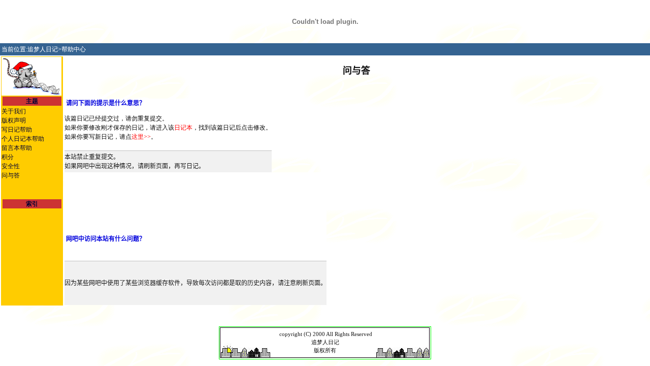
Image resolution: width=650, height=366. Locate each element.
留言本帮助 (17, 147)
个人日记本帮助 (23, 138)
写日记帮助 (17, 129)
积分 (8, 157)
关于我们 (14, 111)
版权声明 (14, 120)
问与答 (11, 175)
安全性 (11, 166)
